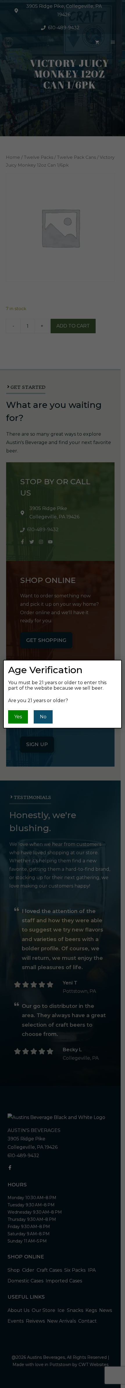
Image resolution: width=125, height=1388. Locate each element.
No (43, 716)
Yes (18, 716)
